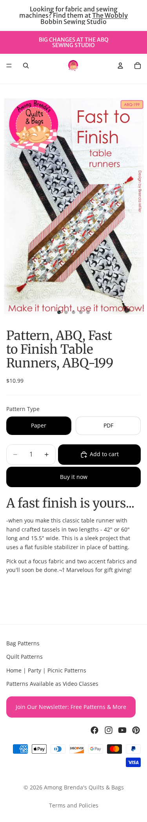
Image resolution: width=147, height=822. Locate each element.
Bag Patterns (23, 643)
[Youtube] (122, 730)
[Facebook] (94, 730)
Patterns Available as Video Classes (52, 683)
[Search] (25, 65)
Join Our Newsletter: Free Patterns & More (71, 707)
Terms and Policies (73, 805)
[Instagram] (108, 730)
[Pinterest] (136, 730)
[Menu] (9, 66)
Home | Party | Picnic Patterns (46, 670)
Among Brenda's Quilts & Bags (84, 787)
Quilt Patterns (24, 657)
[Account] (120, 65)
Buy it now (73, 476)
